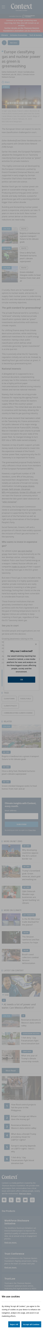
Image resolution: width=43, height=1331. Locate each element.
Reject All (14, 1324)
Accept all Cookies (31, 1324)
